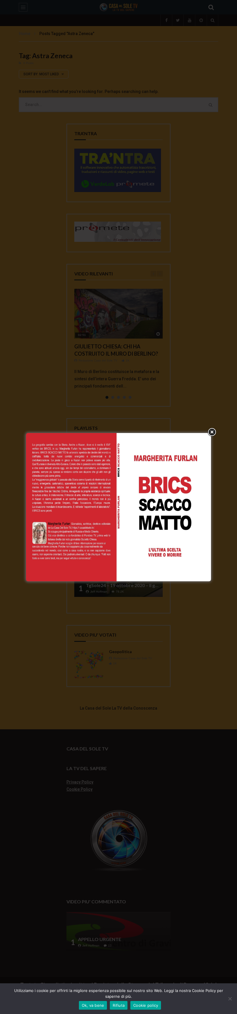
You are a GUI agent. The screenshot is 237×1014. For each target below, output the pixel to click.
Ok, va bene (93, 1005)
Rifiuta (119, 1005)
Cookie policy (145, 1005)
